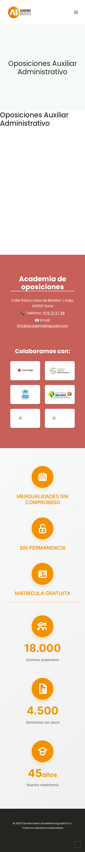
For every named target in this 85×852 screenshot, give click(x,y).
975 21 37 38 (54, 313)
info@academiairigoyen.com (42, 325)
